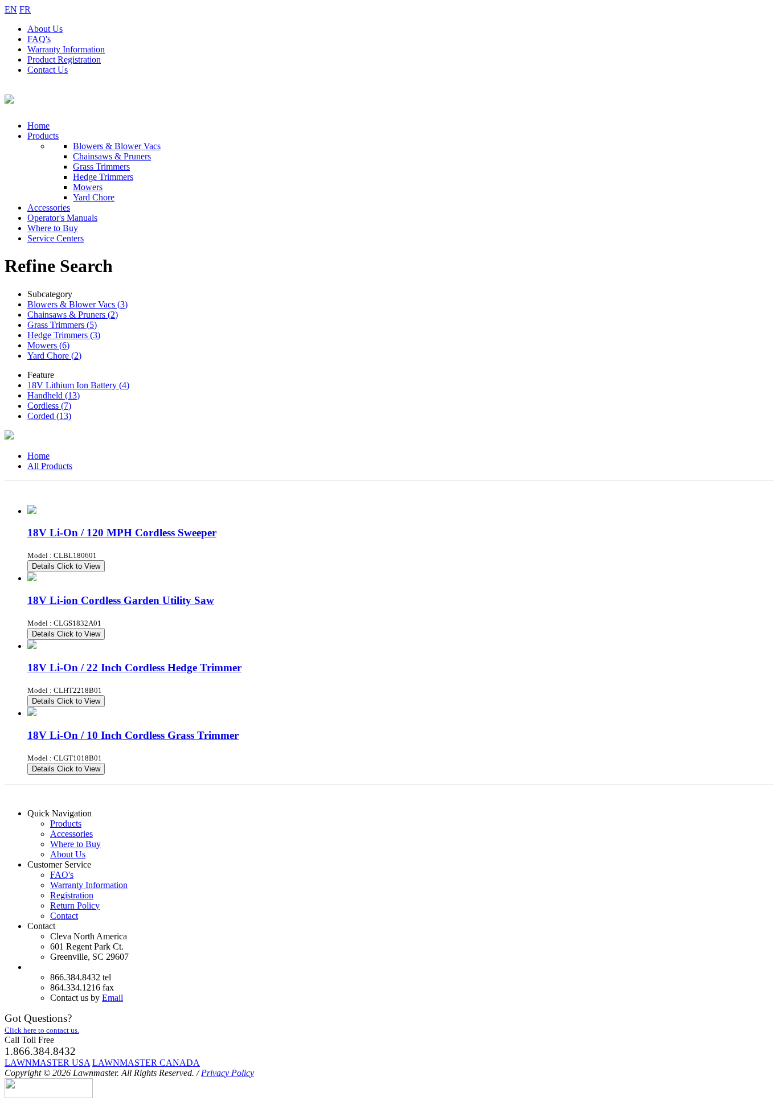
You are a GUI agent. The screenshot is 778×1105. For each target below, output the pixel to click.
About (45, 29)
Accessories (48, 207)
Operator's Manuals (62, 218)
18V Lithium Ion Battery (78, 385)
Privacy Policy (227, 1073)
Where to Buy (52, 228)
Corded (49, 416)
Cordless (49, 405)
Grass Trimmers (101, 166)
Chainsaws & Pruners (112, 156)
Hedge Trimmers (103, 177)
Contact (47, 70)
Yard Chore (93, 197)
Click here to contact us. (42, 1030)
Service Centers (55, 238)
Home (38, 125)
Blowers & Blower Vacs (117, 146)
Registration (64, 59)
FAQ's (39, 39)
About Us (67, 854)
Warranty (66, 49)
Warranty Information (89, 885)
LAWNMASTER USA (47, 1062)
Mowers (88, 187)
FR (25, 9)
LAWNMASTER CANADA (146, 1062)
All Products (49, 466)
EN (11, 9)
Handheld (53, 395)
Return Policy (75, 905)
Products (43, 136)
